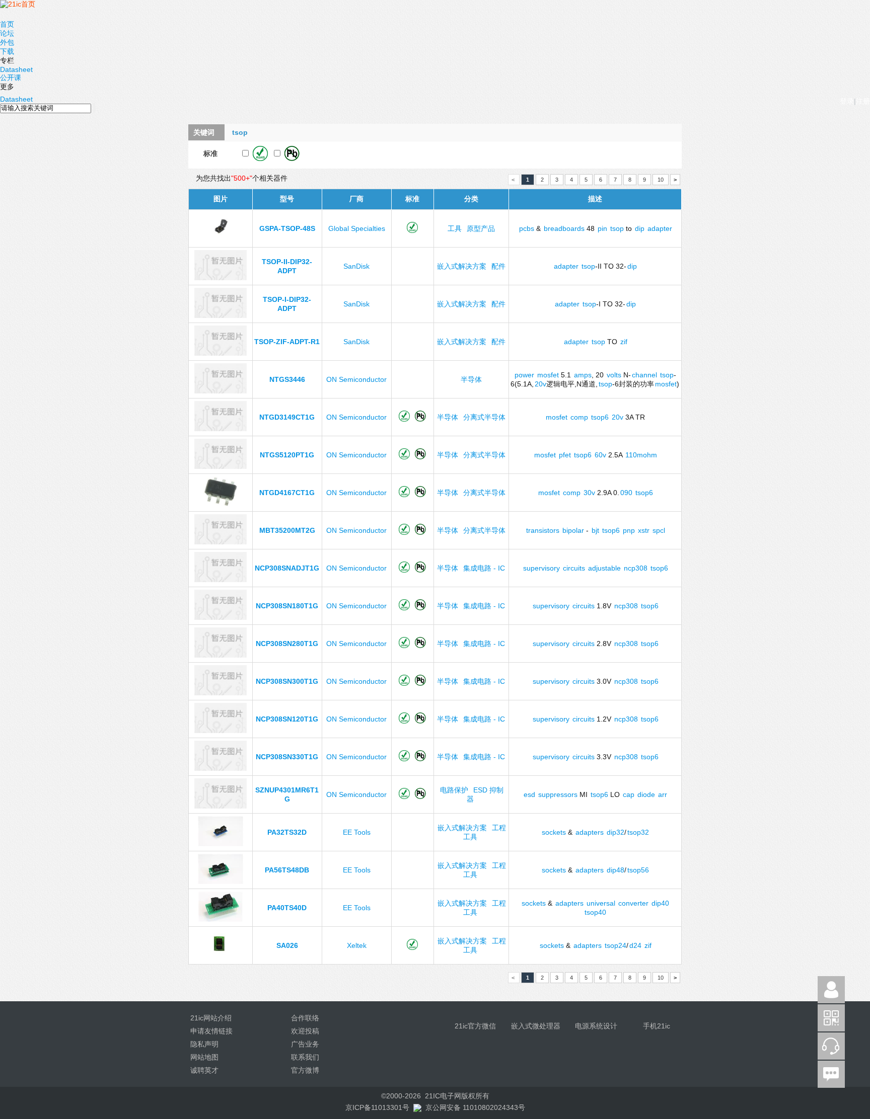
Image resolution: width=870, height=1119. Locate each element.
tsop (617, 228)
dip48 (615, 870)
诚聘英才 (204, 1070)
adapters (589, 832)
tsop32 (638, 832)
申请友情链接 (211, 1031)
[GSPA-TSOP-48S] (220, 240)
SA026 (287, 945)
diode (646, 794)
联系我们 (305, 1057)
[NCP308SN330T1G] (220, 768)
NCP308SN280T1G (287, 644)
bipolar (573, 530)
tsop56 (638, 870)
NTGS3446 (287, 379)
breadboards (564, 228)
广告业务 (305, 1044)
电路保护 (454, 790)
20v (540, 384)
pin (602, 228)
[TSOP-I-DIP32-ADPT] (220, 315)
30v (589, 493)
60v (600, 455)
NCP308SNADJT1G (287, 568)
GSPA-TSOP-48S (287, 228)
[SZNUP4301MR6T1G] (220, 806)
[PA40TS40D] (220, 919)
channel (644, 375)
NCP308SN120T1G (287, 719)
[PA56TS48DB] (220, 881)
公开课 (10, 77)
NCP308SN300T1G (287, 681)
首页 (7, 24)
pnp (629, 530)
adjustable (604, 568)
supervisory (541, 568)
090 (626, 493)
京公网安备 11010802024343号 (475, 1107)
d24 (635, 945)
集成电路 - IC (484, 568)
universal (601, 903)
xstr (643, 530)
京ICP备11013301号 (377, 1107)
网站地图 (204, 1057)
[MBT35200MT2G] (220, 542)
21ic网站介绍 (211, 1018)
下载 (7, 51)
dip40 (660, 903)
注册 (863, 101)
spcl (658, 530)
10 (661, 180)
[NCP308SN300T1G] (220, 693)
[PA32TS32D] (220, 844)
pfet (565, 455)
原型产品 (481, 228)
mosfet (548, 375)
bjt (595, 530)
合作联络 (305, 1018)
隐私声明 (204, 1044)
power (524, 375)
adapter (659, 228)
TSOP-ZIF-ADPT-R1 (287, 342)
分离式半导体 (484, 417)
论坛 (7, 33)
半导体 (471, 379)
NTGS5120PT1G (287, 455)
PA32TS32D (287, 832)
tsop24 (615, 945)
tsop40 (595, 912)
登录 (847, 101)
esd (529, 794)
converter (633, 903)
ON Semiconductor (356, 379)
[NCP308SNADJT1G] (220, 580)
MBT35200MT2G (287, 530)
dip (639, 228)
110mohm (641, 455)
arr (662, 794)
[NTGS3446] (220, 391)
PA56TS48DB (287, 870)
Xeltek (357, 945)
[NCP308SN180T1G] (220, 617)
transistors (542, 530)
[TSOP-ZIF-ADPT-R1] (220, 353)
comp (579, 417)
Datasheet (16, 69)
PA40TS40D (287, 908)
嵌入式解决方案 (461, 266)
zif (623, 342)
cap (628, 794)
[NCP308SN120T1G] (220, 731)
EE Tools (357, 832)
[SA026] (220, 957)
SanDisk (356, 266)
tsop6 (600, 417)
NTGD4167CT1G (287, 493)
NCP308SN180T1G (287, 606)
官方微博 (305, 1070)
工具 (455, 228)
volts (614, 375)
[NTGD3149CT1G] (220, 429)
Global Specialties (356, 228)
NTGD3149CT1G (287, 417)
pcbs (526, 228)
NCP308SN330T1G (287, 757)
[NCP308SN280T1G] (220, 655)
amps (583, 375)
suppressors (557, 794)
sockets (554, 832)
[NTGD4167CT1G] (220, 504)
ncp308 (635, 568)
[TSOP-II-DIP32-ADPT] (220, 278)
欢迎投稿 (305, 1031)
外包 (7, 42)
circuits (574, 568)
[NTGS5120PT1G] (220, 466)
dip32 (615, 832)
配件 (498, 266)
